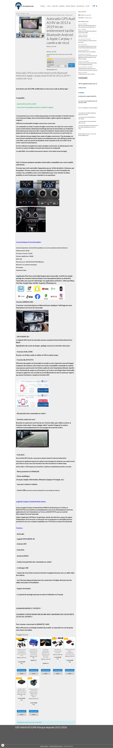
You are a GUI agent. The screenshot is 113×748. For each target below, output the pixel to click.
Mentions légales (44, 746)
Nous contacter (82, 11)
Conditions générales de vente (56, 746)
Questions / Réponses (70, 6)
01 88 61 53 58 (88, 17)
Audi (27, 13)
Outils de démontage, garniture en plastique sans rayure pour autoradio (46, 653)
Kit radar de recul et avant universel (57, 651)
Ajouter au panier (71, 65)
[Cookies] (2, 745)
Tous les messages (83, 77)
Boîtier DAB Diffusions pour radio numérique (21, 690)
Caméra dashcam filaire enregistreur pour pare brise (69, 652)
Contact (49, 6)
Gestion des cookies (68, 746)
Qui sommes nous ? (80, 6)
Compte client (55, 6)
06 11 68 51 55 (87, 15)
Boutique (43, 6)
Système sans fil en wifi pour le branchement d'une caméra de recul (21, 652)
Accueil (87, 6)
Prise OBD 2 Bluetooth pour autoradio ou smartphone (33, 652)
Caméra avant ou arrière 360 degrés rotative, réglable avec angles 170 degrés (33, 692)
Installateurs (62, 6)
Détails (21, 673)
